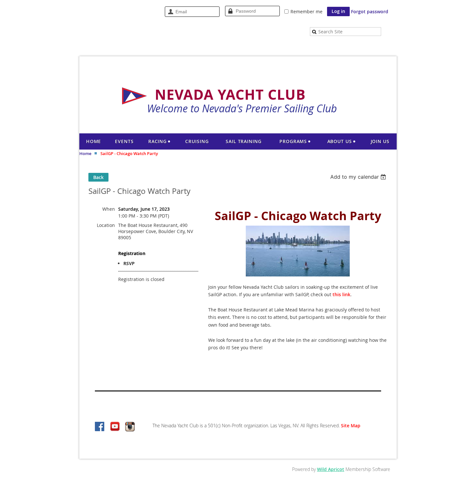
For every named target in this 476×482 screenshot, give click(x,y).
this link (341, 294)
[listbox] (359, 177)
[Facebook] (100, 427)
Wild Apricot (330, 469)
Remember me (306, 11)
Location (106, 225)
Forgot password (369, 11)
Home (85, 153)
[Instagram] (130, 427)
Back (98, 177)
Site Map (350, 425)
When (108, 209)
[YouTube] (115, 427)
